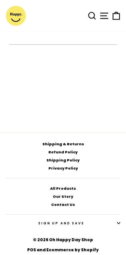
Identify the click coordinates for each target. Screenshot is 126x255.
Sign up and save (61, 223)
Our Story (63, 196)
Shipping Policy (63, 160)
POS (31, 250)
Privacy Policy (63, 168)
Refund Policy (63, 152)
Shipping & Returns (63, 144)
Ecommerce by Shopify (72, 250)
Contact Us (63, 204)
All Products (63, 188)
